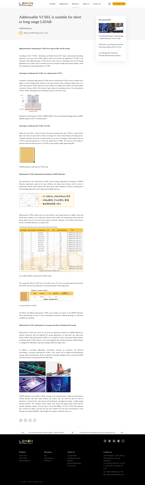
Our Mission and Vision (73, 458)
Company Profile (72, 455)
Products (53, 4)
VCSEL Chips (23, 455)
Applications (63, 4)
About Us (86, 4)
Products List (47, 460)
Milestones (70, 460)
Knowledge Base (48, 458)
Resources (75, 4)
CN (109, 3)
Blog (45, 455)
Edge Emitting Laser (24, 460)
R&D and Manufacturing (74, 463)
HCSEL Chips (23, 458)
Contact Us (97, 4)
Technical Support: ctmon (35, 482)
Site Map (23, 482)
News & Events (71, 465)
